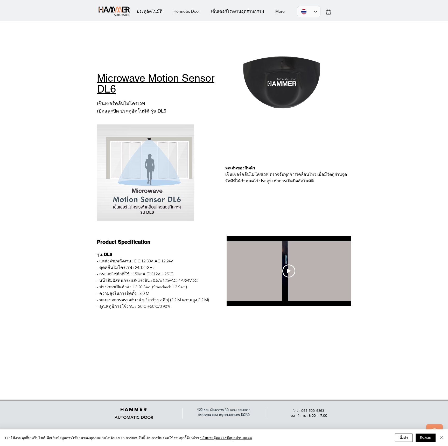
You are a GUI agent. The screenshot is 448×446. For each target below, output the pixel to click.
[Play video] (288, 270)
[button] (328, 12)
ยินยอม (425, 437)
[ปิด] (442, 438)
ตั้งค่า (404, 437)
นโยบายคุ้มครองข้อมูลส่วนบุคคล (226, 437)
